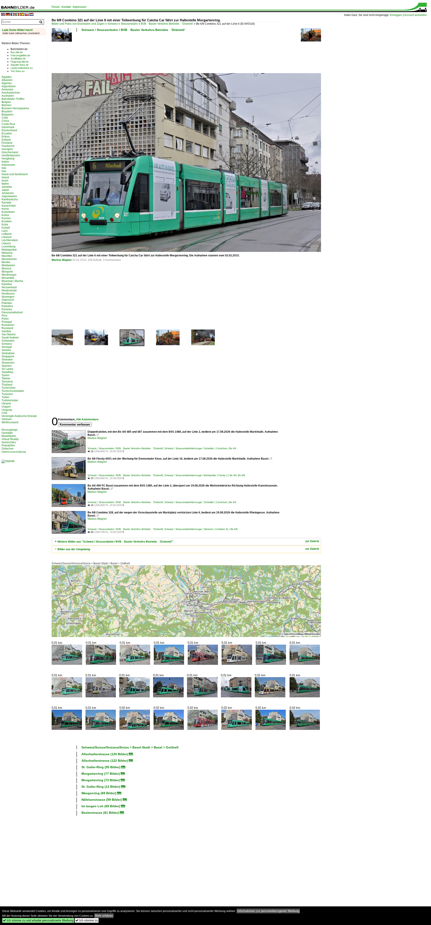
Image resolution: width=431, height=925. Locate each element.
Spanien (7, 365)
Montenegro (9, 274)
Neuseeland (9, 287)
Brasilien (7, 111)
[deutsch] (8, 14)
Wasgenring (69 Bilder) (98, 793)
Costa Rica (8, 124)
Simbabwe (8, 353)
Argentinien (9, 86)
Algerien (7, 83)
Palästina (7, 306)
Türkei (5, 397)
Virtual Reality (10, 439)
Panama (7, 309)
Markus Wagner (62, 260)
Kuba (5, 224)
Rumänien (8, 325)
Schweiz (113, 23)
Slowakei (7, 359)
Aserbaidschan (11, 92)
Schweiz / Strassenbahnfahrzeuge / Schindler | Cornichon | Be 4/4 (200, 448)
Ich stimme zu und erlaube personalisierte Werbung (38, 920)
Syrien (5, 375)
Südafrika (7, 372)
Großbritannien (11, 155)
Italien (5, 183)
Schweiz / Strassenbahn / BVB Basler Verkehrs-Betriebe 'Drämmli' (133, 30)
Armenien (7, 89)
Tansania (7, 381)
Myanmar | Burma (12, 281)
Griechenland (10, 152)
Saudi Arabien (10, 337)
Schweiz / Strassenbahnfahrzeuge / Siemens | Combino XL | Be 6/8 (200, 529)
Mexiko (6, 262)
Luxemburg (8, 246)
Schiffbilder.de (18, 58)
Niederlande (9, 290)
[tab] (186, 541)
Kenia (5, 208)
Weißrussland (10, 422)
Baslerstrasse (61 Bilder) (100, 812)
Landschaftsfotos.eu (22, 68)
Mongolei (7, 271)
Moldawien (8, 265)
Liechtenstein (10, 240)
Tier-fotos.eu (17, 71)
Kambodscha (10, 199)
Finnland (7, 142)
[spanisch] (22, 14)
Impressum (79, 7)
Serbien (6, 350)
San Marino (9, 334)
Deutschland (9, 130)
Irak (4, 168)
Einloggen (396, 15)
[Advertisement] (166, 54)
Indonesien (8, 164)
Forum (55, 7)
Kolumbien (8, 212)
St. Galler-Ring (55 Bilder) (100, 767)
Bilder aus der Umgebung (73, 549)
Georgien (7, 149)
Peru (4, 315)
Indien (5, 161)
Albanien (7, 80)
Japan (5, 190)
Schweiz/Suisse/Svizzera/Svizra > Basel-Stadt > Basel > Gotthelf (91, 563)
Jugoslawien (9, 196)
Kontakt (66, 7)
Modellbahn (9, 436)
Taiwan (6, 378)
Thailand (7, 384)
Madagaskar (9, 249)
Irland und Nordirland (15, 174)
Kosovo (6, 218)
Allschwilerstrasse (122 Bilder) (104, 760)
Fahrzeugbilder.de (20, 55)
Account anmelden (415, 15)
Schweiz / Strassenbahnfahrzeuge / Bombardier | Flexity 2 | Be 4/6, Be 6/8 (204, 475)
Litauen (6, 243)
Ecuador (7, 133)
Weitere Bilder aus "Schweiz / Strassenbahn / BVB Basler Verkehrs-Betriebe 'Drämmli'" (115, 541)
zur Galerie (312, 541)
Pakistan (7, 303)
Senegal (7, 347)
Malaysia (7, 252)
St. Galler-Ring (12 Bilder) (100, 786)
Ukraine (6, 403)
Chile (5, 117)
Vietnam (7, 419)
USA (4, 413)
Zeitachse (7, 448)
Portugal (7, 321)
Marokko (7, 255)
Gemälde (7, 432)
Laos (5, 230)
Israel (5, 180)
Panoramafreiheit (12, 312)
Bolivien (6, 105)
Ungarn (6, 406)
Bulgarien (7, 114)
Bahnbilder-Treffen (13, 98)
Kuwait (6, 227)
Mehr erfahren (104, 915)
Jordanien (8, 193)
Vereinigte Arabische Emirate (19, 416)
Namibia (7, 284)
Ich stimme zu (86, 920)
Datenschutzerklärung (14, 451)
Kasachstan (9, 205)
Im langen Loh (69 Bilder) (100, 806)
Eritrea (6, 136)
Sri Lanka (7, 369)
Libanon (7, 237)
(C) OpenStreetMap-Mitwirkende (299, 634)
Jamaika (7, 186)
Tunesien (7, 394)
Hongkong (8, 158)
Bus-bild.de (17, 52)
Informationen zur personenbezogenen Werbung (268, 911)
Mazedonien (9, 259)
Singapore (8, 356)
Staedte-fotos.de (20, 64)
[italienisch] (17, 14)
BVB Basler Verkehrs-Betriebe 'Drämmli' (167, 23)
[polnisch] (27, 14)
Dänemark (8, 127)
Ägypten (7, 77)
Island (5, 177)
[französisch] (13, 14)
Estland (6, 139)
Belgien (6, 102)
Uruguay (7, 409)
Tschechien (8, 387)
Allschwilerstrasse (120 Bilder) (104, 754)
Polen (5, 318)
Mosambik (8, 277)
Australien (8, 95)
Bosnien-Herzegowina (15, 108)
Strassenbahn (129, 23)
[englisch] (3, 14)
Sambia (6, 331)
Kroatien (7, 221)
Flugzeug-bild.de (20, 61)
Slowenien (8, 362)
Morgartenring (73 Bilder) (100, 780)
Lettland (6, 234)
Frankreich (8, 146)
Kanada (6, 202)
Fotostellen (8, 445)
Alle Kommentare (87, 419)
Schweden (8, 340)
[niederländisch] (31, 14)
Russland (7, 328)
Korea (5, 215)
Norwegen (8, 296)
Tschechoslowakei (13, 391)
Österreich (8, 299)
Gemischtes (9, 442)
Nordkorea (8, 293)
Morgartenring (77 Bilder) (100, 773)
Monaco (6, 268)
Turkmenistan (10, 400)
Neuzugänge (10, 429)
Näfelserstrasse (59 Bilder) (101, 799)
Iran (4, 171)
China (5, 120)
